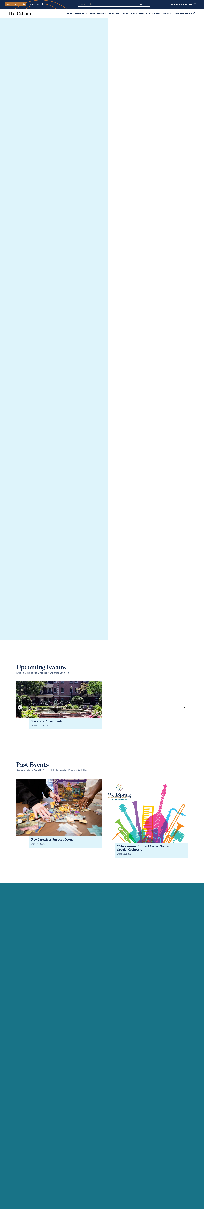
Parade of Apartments (47, 721)
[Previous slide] (20, 707)
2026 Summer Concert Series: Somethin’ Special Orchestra (146, 848)
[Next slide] (184, 707)
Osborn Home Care (183, 13)
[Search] (141, 4)
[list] (102, 707)
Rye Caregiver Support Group (52, 839)
